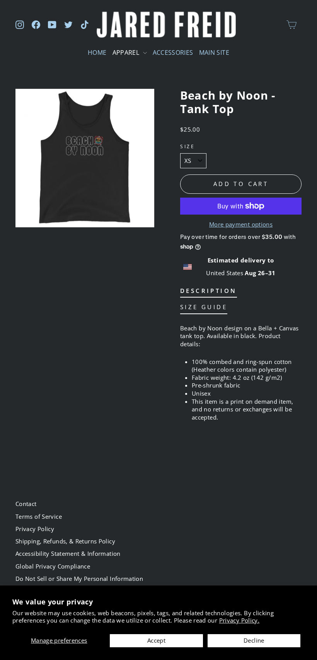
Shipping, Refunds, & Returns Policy (65, 541)
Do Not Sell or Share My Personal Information (79, 578)
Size (187, 146)
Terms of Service (38, 516)
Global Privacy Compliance (52, 566)
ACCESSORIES (173, 52)
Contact (26, 504)
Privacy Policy (34, 529)
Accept (156, 640)
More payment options (241, 224)
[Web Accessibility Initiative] (3, 651)
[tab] (208, 292)
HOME (97, 52)
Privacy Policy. (239, 620)
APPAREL (126, 52)
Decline (254, 640)
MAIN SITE (214, 52)
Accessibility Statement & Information (68, 553)
